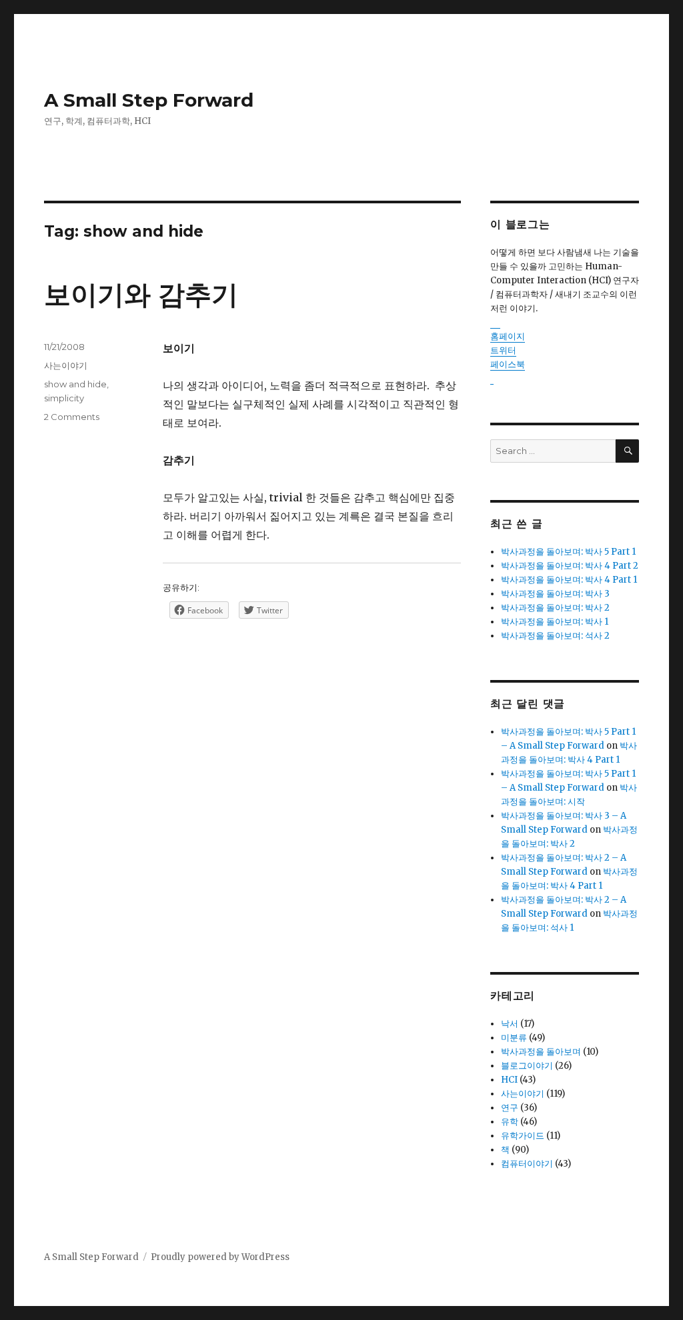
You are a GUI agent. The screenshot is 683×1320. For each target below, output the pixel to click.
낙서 (509, 1023)
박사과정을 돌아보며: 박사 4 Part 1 (569, 579)
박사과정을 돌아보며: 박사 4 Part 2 (569, 565)
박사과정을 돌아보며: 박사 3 (555, 593)
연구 (509, 1107)
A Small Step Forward (148, 100)
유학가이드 (522, 1135)
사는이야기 (65, 365)
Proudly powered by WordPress (220, 1257)
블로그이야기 (527, 1065)
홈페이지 (507, 336)
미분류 (514, 1037)
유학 (509, 1121)
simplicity (64, 398)
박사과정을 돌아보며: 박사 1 (554, 621)
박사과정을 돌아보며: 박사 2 (555, 607)
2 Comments (71, 416)
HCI (509, 1079)
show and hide (75, 384)
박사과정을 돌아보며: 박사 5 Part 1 (568, 551)
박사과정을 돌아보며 (541, 1051)
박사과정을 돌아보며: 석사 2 (555, 635)
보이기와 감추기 (141, 294)
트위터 (503, 350)
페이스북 (507, 364)
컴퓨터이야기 (527, 1163)
